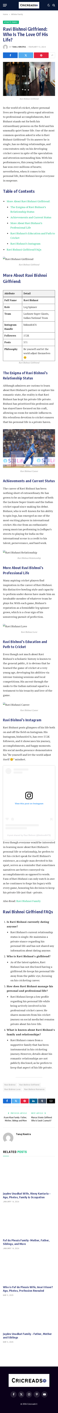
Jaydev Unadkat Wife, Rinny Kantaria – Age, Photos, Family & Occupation (26, 1195)
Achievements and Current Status (30, 217)
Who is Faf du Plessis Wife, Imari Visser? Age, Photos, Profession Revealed (28, 1288)
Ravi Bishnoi (10, 1085)
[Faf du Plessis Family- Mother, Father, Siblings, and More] (29, 1221)
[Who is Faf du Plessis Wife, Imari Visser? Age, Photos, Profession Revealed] (29, 1268)
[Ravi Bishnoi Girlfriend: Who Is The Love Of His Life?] (29, 79)
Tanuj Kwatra (19, 47)
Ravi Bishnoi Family (28, 901)
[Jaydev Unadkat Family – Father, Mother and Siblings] (29, 1315)
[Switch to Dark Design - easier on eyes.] (49, 5)
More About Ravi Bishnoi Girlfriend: (28, 201)
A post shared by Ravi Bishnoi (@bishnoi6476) (29, 835)
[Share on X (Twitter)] (25, 55)
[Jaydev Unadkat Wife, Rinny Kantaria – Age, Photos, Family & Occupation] (29, 1174)
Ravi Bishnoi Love (12, 1089)
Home (5, 14)
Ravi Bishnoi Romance (34, 1089)
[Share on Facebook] (10, 55)
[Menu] (5, 5)
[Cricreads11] (29, 5)
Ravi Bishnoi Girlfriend (29, 1085)
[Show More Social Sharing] (52, 55)
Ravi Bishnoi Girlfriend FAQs (24, 249)
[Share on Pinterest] (41, 55)
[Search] (53, 5)
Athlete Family (17, 14)
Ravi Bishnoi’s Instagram (25, 243)
